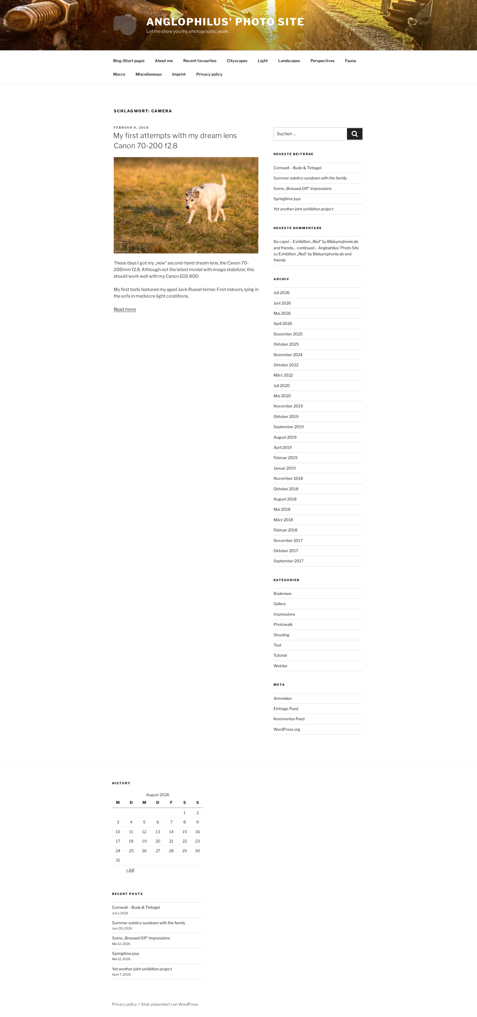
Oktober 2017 (286, 550)
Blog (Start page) (128, 60)
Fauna (350, 60)
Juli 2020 (282, 385)
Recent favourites (199, 60)
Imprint (179, 74)
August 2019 (285, 437)
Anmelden (283, 698)
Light (263, 60)
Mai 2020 (282, 395)
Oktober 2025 (286, 344)
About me (164, 60)
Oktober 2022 (286, 364)
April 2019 (283, 447)
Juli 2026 (282, 292)
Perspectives (323, 60)
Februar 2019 (285, 457)
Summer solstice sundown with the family (310, 178)
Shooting (281, 634)
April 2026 (283, 323)
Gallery (280, 603)
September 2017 (288, 560)
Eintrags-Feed (286, 708)
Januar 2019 (285, 468)
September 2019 (289, 426)
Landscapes (289, 60)
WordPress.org (287, 729)
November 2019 (288, 406)
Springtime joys (287, 198)
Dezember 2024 (288, 354)
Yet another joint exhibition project (303, 208)
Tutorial (280, 655)
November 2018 (288, 478)
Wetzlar (280, 665)
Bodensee (283, 593)
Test (277, 645)
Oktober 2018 (286, 488)
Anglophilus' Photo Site (225, 22)
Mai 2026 (282, 313)
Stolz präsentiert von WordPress (169, 1004)
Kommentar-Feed (289, 718)
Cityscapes (237, 60)
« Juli (130, 869)
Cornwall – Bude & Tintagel (297, 167)
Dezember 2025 (288, 334)
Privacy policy (209, 74)
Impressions (284, 614)
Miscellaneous (149, 74)
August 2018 (285, 499)
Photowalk (283, 624)
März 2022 (283, 375)
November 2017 (288, 540)
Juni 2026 (282, 303)
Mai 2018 (282, 509)
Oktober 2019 (286, 416)
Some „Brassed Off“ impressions (303, 188)
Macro (119, 74)
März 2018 (283, 519)
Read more (125, 309)
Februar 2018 (285, 530)
